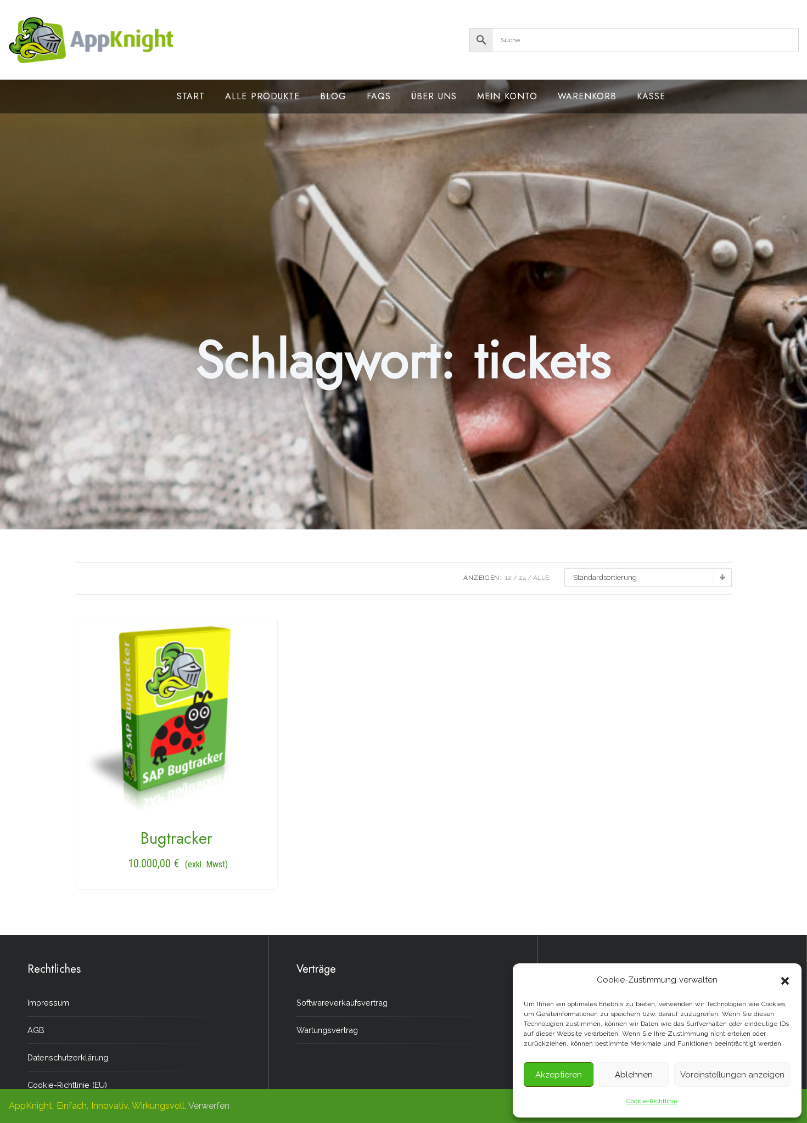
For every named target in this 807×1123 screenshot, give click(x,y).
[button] (785, 979)
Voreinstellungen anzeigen (732, 1075)
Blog (333, 96)
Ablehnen (634, 1075)
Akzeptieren (558, 1075)
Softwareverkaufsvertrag (342, 1002)
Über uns (434, 96)
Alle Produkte (262, 96)
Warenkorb (587, 96)
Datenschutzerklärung (67, 1057)
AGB (35, 1030)
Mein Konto (507, 96)
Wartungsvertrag (327, 1030)
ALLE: (542, 578)
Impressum (48, 1002)
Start (191, 96)
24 (522, 578)
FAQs (379, 96)
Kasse (651, 96)
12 (508, 578)
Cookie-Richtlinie (651, 1101)
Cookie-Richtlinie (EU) (67, 1085)
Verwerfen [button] (208, 1106)
